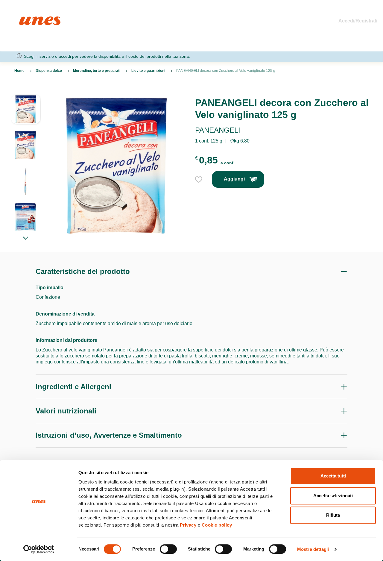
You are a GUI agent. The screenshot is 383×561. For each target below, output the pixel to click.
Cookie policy (217, 524)
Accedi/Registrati (357, 20)
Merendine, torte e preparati (96, 71)
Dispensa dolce (49, 71)
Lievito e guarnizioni (148, 71)
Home (25, 19)
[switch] (168, 549)
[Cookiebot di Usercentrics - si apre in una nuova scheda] (39, 549)
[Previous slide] (26, 89)
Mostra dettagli (313, 549)
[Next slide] (26, 238)
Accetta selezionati (333, 495)
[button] (26, 112)
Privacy (188, 524)
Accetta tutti (333, 475)
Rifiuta (333, 515)
